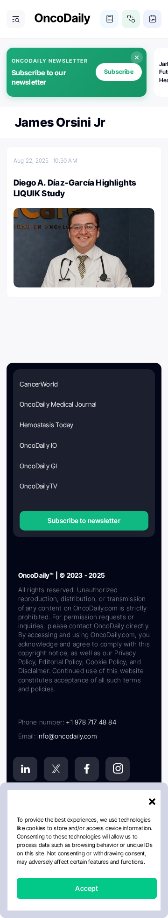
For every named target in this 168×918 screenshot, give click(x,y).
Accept (86, 888)
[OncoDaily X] (56, 769)
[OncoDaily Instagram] (117, 769)
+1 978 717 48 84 (91, 722)
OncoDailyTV (38, 486)
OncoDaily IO (38, 445)
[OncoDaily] (63, 19)
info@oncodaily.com (67, 736)
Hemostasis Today (46, 425)
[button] (152, 801)
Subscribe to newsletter (84, 520)
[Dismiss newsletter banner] (137, 57)
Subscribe (118, 71)
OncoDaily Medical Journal (58, 404)
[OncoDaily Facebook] (87, 769)
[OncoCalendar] (152, 19)
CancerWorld (39, 384)
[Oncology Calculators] (109, 19)
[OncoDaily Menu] (16, 19)
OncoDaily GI (38, 466)
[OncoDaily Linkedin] (25, 769)
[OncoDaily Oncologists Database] (131, 19)
